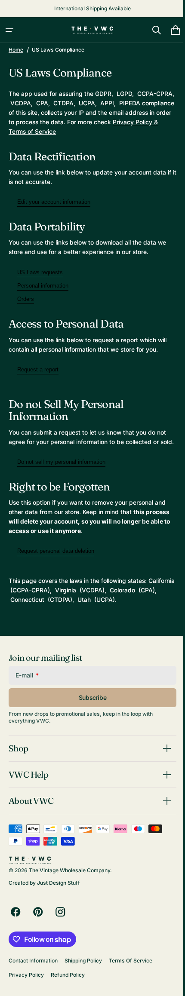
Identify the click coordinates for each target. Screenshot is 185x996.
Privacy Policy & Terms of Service (56, 131)
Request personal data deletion (55, 561)
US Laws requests (40, 272)
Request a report (38, 369)
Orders (25, 299)
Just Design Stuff (58, 892)
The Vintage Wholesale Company (69, 879)
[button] (9, 30)
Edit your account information (53, 202)
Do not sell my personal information (61, 471)
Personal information (42, 285)
